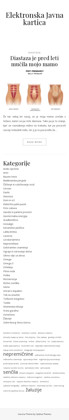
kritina (31, 341)
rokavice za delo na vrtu (13, 368)
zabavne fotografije (11, 386)
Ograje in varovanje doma (17, 251)
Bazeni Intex (10, 176)
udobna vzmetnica (52, 377)
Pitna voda (9, 271)
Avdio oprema (11, 168)
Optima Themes (43, 414)
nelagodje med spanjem (34, 350)
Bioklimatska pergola (14, 180)
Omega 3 (8, 263)
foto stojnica (30, 337)
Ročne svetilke (11, 283)
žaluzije (34, 390)
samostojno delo (32, 368)
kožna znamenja (20, 341)
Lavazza (7, 235)
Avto (5, 172)
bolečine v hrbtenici (11, 333)
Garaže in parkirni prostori (17, 212)
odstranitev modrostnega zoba (47, 355)
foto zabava (42, 337)
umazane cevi (9, 381)
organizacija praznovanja (49, 359)
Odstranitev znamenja (15, 247)
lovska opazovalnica (11, 346)
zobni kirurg (59, 386)
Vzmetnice (9, 314)
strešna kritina (59, 373)
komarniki (7, 341)
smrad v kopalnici (26, 373)
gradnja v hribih (54, 337)
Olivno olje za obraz (14, 255)
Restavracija (10, 279)
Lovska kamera (11, 239)
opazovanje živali (30, 359)
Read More (34, 142)
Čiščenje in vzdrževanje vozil (18, 184)
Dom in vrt (9, 200)
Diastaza (34, 52)
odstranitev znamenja (12, 359)
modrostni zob (27, 346)
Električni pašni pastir (14, 204)
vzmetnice (44, 381)
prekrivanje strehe (11, 363)
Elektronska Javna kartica (35, 18)
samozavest (45, 368)
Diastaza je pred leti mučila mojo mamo (34, 60)
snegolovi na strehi (43, 373)
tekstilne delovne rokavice (14, 377)
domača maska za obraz (13, 337)
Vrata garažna (10, 310)
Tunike (6, 302)
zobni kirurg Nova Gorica (13, 391)
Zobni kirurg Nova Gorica (16, 322)
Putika (6, 275)
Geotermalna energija (15, 216)
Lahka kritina (10, 231)
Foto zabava (10, 208)
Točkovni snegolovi (13, 298)
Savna (6, 286)
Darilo (6, 192)
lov (48, 341)
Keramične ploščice (13, 227)
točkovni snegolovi (34, 377)
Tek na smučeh (11, 294)
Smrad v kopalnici (12, 290)
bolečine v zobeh (29, 333)
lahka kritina (41, 341)
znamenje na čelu (44, 386)
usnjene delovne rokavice (27, 381)
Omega (7, 259)
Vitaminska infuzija (13, 306)
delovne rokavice (45, 333)
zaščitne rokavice (28, 386)
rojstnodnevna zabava (49, 363)
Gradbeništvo (10, 219)
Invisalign (8, 223)
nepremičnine (18, 354)
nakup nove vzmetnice (13, 350)
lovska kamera (57, 341)
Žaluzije (7, 318)
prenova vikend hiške (29, 363)
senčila (10, 372)
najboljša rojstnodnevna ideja (47, 346)
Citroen (7, 188)
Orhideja (8, 267)
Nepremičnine (10, 243)
